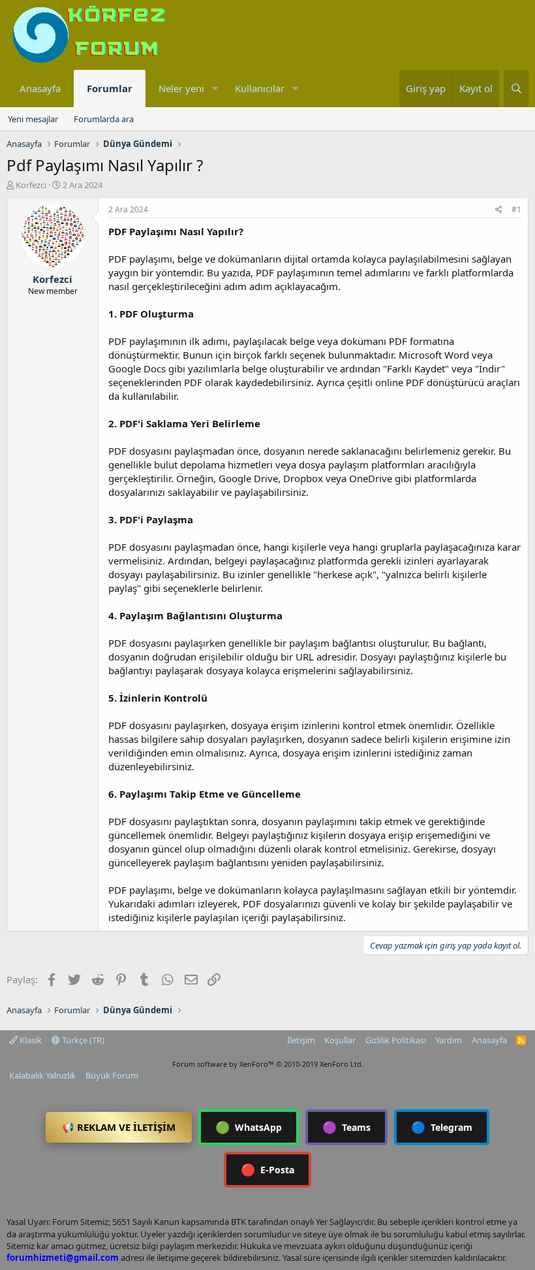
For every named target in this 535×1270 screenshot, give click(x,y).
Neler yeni (181, 88)
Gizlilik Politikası (395, 1040)
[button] (214, 88)
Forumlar (109, 88)
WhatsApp (248, 1127)
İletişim (301, 1040)
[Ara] (516, 88)
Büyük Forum (111, 1075)
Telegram (441, 1127)
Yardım (448, 1040)
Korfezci (31, 185)
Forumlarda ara (104, 119)
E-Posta (267, 1169)
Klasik (30, 1040)
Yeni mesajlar (33, 119)
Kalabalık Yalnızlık (42, 1075)
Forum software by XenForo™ (267, 1064)
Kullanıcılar (259, 88)
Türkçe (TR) (82, 1040)
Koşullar (340, 1040)
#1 (516, 209)
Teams (346, 1127)
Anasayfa (40, 88)
